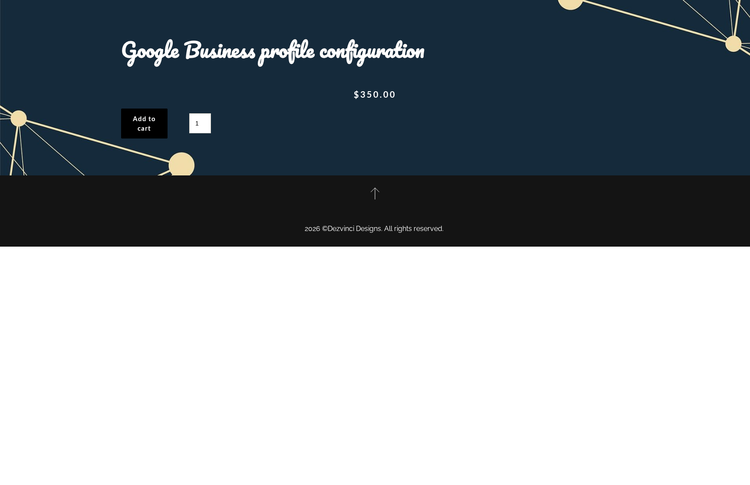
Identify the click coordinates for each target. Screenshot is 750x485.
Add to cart (144, 123)
